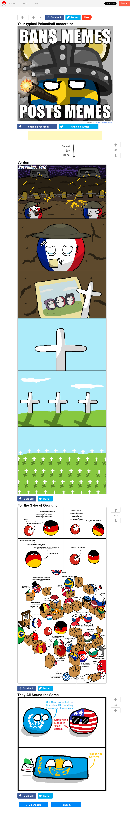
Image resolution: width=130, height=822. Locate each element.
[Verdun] (61, 329)
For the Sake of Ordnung (37, 505)
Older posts (33, 804)
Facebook (56, 17)
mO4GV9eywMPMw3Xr (104, 122)
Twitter (74, 17)
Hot (25, 3)
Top (36, 3)
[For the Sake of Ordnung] (61, 595)
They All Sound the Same (38, 694)
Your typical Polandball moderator (45, 23)
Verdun (23, 162)
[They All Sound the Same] (61, 744)
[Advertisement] (65, 135)
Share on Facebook (38, 126)
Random (66, 804)
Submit (124, 3)
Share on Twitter (80, 126)
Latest (12, 3)
